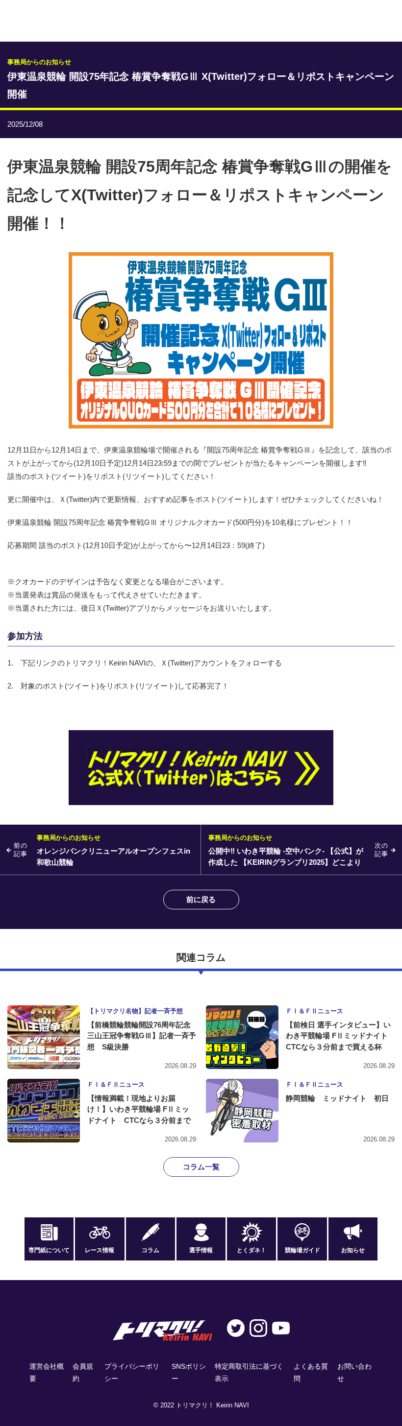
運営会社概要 (46, 1372)
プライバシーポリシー (131, 1372)
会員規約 (83, 1372)
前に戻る (201, 899)
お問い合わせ (354, 1372)
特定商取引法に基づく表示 (249, 1372)
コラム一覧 (201, 1167)
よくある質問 (311, 1372)
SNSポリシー (189, 1372)
